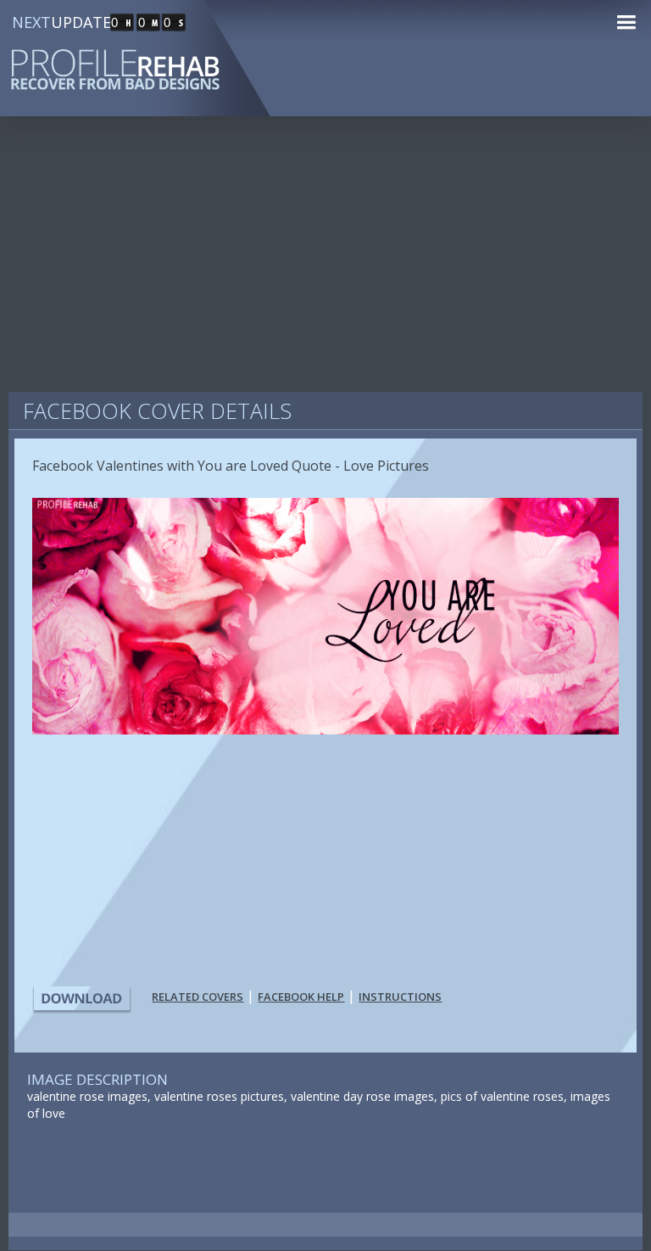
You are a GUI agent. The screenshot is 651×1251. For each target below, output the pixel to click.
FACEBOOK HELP (301, 996)
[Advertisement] (325, 263)
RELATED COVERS (197, 996)
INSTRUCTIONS (400, 996)
